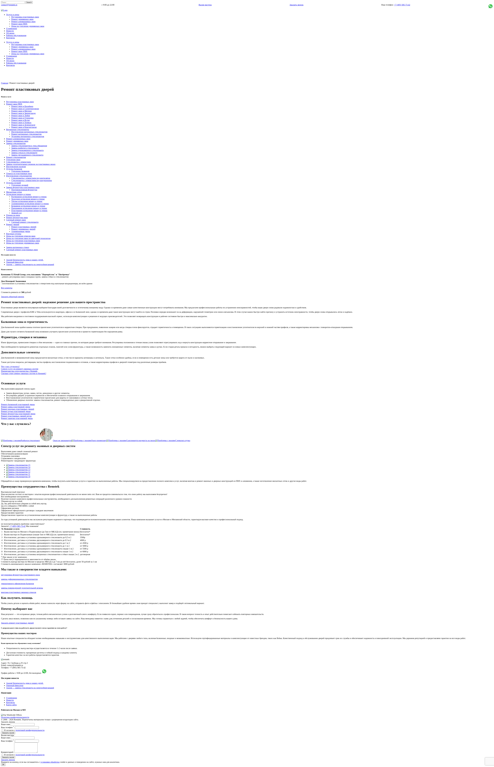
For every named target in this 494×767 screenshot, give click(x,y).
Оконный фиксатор (14, 262)
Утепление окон (13, 160)
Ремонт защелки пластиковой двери (17, 418)
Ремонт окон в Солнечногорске (25, 109)
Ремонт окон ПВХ (14, 104)
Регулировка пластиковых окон (20, 102)
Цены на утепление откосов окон (20, 236)
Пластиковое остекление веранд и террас (29, 210)
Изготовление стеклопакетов (19, 176)
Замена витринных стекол (17, 247)
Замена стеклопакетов (16, 143)
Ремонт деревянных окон (17, 141)
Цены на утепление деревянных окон (22, 243)
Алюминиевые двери (20, 231)
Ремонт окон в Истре (20, 120)
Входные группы (13, 234)
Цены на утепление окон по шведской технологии (28, 238)
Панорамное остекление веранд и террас (29, 208)
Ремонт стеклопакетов (16, 157)
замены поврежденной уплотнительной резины (22, 588)
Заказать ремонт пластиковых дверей (17, 623)
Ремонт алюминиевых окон (18, 139)
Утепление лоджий (19, 185)
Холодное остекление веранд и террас (28, 199)
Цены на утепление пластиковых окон (23, 241)
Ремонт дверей (12, 224)
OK (3, 765)
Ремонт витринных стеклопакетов (26, 134)
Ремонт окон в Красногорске (24, 127)
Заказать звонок (296, 5)
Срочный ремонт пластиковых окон (22, 250)
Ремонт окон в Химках (21, 122)
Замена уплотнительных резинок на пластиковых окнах (30, 164)
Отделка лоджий (13, 183)
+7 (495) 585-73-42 (402, 5)
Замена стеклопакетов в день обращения (29, 146)
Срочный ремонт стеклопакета (24, 222)
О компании (11, 698)
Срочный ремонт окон (16, 220)
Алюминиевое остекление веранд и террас (30, 204)
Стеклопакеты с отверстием (18, 162)
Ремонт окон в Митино (21, 111)
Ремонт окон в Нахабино (22, 106)
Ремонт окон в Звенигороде (23, 113)
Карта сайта (11, 705)
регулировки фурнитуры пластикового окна (20, 575)
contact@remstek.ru (9, 5)
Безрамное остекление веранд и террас (28, 206)
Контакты (10, 702)
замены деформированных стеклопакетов (19, 579)
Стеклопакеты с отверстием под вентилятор (30, 178)
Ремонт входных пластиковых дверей (17, 409)
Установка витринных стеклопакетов (27, 136)
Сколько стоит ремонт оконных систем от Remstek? (23, 373)
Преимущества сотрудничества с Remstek (19, 371)
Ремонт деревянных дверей (23, 229)
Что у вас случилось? (10, 366)
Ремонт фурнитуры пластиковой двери (18, 414)
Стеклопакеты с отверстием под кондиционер (31, 180)
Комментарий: (7, 752)
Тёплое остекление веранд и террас (26, 201)
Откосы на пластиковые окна (19, 173)
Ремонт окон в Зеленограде (23, 125)
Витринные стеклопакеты (17, 129)
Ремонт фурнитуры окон (17, 217)
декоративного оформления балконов (17, 583)
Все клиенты (6, 288)
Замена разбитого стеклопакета (25, 148)
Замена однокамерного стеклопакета (27, 150)
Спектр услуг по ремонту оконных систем (19, 369)
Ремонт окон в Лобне (20, 116)
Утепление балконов (20, 171)
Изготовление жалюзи (16, 166)
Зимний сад (16, 213)
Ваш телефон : (8, 727)
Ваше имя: (5, 724)
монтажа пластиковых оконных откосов (18, 592)
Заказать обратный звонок (12, 297)
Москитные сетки (14, 192)
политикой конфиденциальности (30, 730)
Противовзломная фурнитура (24, 190)
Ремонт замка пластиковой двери (15, 407)
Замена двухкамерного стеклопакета (27, 155)
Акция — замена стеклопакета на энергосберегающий (30, 264)
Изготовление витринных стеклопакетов (29, 132)
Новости (10, 700)
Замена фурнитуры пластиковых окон (22, 187)
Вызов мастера (205, 5)
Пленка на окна (13, 215)
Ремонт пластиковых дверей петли (16, 416)
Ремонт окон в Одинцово (22, 118)
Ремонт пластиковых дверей (23, 227)
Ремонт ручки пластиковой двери (16, 411)
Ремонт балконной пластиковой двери (18, 404)
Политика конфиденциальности (15, 717)
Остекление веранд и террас (18, 194)
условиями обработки (50, 762)
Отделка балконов (14, 169)
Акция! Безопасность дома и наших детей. (24, 260)
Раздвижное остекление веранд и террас (29, 197)
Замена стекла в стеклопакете (24, 153)
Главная (4, 83)
